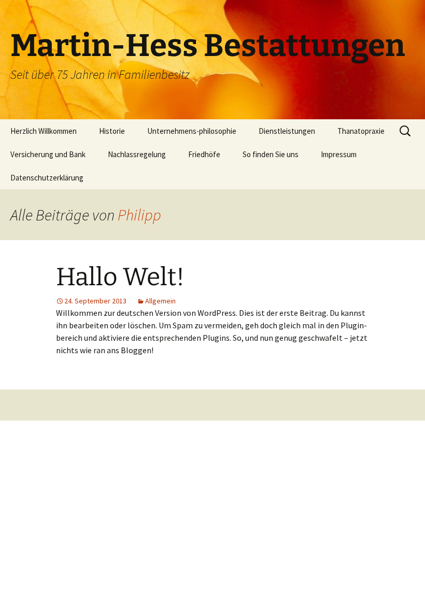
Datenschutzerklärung (46, 178)
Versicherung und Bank (48, 154)
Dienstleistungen (287, 131)
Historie (112, 131)
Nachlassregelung (137, 154)
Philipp (139, 215)
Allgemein (160, 300)
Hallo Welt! (120, 277)
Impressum (339, 154)
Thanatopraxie (361, 131)
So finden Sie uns (271, 154)
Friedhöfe (204, 154)
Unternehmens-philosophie (191, 131)
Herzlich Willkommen (43, 131)
